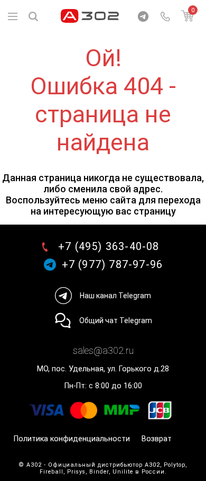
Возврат (157, 438)
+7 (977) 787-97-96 (112, 265)
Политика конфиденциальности (72, 438)
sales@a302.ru (103, 350)
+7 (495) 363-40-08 (109, 246)
